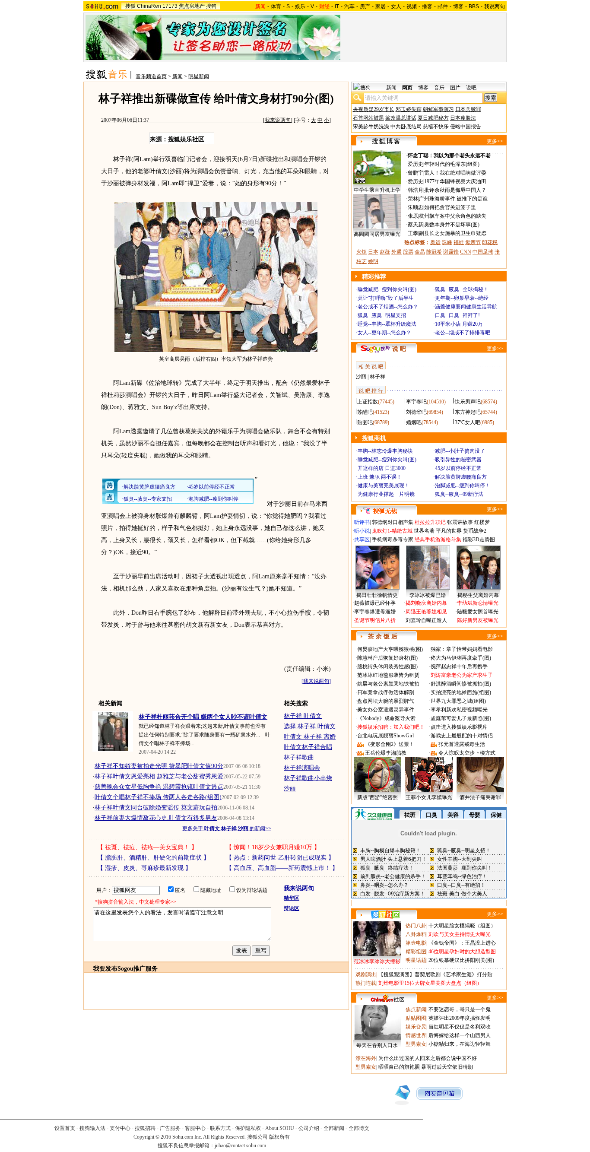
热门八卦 (416, 926)
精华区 (291, 898)
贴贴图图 (416, 1018)
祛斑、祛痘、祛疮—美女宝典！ (147, 847)
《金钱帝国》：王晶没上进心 (462, 943)
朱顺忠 (415, 207)
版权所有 (279, 1137)
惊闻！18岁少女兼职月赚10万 (273, 847)
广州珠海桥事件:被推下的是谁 (453, 199)
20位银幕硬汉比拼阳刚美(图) (461, 960)
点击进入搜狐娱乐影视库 (459, 727)
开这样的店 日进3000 (382, 468)
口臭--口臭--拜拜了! (457, 315)
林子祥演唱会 (302, 768)
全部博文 (359, 1128)
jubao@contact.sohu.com (240, 1145)
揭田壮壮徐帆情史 (377, 595)
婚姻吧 (414, 422)
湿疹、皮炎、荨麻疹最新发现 (144, 868)
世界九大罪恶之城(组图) (458, 701)
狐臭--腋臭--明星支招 (382, 315)
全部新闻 (334, 1128)
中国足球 (483, 252)
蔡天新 (415, 225)
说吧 (471, 88)
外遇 (396, 252)
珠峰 (447, 242)
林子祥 (377, 377)
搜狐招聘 (145, 1128)
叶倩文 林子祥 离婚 (310, 736)
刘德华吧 (416, 412)
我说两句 (494, 6)
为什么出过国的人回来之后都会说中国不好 (427, 1058)
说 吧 (399, 349)
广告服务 (170, 1128)
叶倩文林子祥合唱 (308, 747)
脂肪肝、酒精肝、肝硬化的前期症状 (153, 857)
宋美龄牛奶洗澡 (371, 127)
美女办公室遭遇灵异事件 (385, 710)
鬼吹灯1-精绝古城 (392, 531)
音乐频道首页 (151, 76)
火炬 (361, 252)
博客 (458, 6)
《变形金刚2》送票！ (389, 744)
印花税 (490, 242)
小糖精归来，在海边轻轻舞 (459, 1044)
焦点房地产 (192, 6)
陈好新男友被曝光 (477, 620)
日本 (373, 252)
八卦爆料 (416, 934)
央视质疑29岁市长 (373, 109)
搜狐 (130, 6)
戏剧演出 (365, 974)
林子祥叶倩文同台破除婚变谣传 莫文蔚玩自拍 (156, 807)
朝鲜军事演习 (438, 109)
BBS (474, 6)
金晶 (420, 252)
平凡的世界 (449, 531)
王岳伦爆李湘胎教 (385, 753)
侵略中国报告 (465, 127)
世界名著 (424, 531)
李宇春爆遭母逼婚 (375, 612)
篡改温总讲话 (400, 118)
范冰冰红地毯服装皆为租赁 (388, 675)
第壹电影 (416, 943)
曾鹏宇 (415, 173)
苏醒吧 (365, 412)
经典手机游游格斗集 (438, 539)
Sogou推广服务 (137, 968)
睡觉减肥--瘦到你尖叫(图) (387, 289)
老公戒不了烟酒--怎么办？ (388, 307)
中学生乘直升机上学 (377, 190)
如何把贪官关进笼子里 (450, 207)
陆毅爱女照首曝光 (477, 612)
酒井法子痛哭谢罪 (480, 797)
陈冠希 (434, 252)
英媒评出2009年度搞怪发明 (459, 1018)
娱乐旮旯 (416, 1027)
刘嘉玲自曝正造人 (426, 620)
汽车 (349, 6)
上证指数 (367, 402)
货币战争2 (474, 531)
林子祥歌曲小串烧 (308, 778)
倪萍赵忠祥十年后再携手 (459, 666)
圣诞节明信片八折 (375, 620)
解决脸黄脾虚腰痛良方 (461, 477)
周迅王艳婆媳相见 (426, 612)
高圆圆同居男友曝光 (377, 234)
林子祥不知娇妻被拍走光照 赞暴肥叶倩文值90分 (159, 766)
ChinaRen (149, 6)
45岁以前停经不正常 (458, 468)
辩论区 (291, 908)
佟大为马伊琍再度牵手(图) (461, 658)
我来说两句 (278, 120)
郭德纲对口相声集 (392, 522)
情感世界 (416, 1035)
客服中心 (195, 1128)
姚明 (373, 261)
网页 (407, 88)
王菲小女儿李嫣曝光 (429, 797)
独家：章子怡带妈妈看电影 (462, 649)
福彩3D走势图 (479, 539)
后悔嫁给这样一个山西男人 (459, 1035)
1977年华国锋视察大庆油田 (455, 181)
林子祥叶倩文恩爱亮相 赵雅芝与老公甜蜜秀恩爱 (159, 776)
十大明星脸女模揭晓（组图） (462, 926)
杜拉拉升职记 (430, 522)
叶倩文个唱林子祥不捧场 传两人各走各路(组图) (158, 797)
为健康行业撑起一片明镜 (386, 494)
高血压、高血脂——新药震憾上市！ (282, 868)
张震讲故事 (460, 522)
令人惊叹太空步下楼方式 (466, 753)
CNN (465, 252)
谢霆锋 (451, 252)
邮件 (443, 6)
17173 (170, 6)
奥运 (435, 242)
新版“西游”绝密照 (377, 797)
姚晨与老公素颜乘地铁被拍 (388, 684)
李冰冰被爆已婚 (427, 595)
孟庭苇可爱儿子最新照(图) (461, 718)
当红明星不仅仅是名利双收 (459, 1027)
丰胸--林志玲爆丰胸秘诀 (385, 451)
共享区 (362, 539)
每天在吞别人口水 (377, 1045)
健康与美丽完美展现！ (383, 485)
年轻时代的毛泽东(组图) (451, 164)
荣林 (413, 199)
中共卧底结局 (406, 127)
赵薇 (385, 252)
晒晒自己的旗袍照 (399, 1067)
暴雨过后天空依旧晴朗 (447, 1067)
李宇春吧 (416, 402)
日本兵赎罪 (468, 109)
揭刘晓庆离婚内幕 (426, 603)
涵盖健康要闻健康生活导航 (466, 307)
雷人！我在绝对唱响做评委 (455, 173)
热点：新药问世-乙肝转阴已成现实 (280, 857)
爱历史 (415, 164)
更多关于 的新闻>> (226, 828)
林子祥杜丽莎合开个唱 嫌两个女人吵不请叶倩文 (203, 717)
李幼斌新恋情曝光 (477, 603)
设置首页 (64, 1128)
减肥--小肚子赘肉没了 (460, 451)
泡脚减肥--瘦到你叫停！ (462, 485)
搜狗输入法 (92, 1128)
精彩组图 (416, 952)
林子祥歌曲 (299, 757)
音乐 (439, 88)
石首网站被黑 (368, 118)
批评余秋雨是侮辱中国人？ (455, 190)
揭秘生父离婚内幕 (478, 595)
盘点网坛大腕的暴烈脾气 (385, 701)
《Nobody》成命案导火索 (386, 718)
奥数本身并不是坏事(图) (451, 225)
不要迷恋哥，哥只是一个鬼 (459, 1009)
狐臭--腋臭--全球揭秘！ (461, 289)
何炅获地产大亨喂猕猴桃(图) (390, 649)
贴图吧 (365, 422)
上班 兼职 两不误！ (380, 477)
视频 (411, 6)
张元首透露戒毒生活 (461, 744)
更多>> (495, 141)
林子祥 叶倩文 (303, 716)
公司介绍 (308, 1128)
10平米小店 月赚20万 (459, 324)
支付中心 (120, 1128)
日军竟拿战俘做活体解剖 (385, 692)
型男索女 (416, 1044)
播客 (427, 6)
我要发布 (105, 968)
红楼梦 (482, 522)
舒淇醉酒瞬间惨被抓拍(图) (461, 684)
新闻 (177, 76)
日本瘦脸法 (463, 118)
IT (337, 6)
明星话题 (416, 960)
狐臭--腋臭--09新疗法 (459, 494)
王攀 (413, 233)
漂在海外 (365, 1058)
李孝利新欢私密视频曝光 (459, 710)
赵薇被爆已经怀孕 (375, 603)
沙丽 (290, 788)
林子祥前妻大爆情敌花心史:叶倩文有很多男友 (156, 818)
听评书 (362, 522)
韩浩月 (415, 190)
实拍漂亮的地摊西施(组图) (461, 692)
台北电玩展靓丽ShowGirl (385, 736)
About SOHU (279, 1128)
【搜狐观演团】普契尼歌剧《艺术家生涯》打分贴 (435, 974)
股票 (408, 252)
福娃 (459, 242)
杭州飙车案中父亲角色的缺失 (452, 216)
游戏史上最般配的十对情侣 (462, 736)
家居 (380, 6)
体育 (276, 6)
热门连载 (365, 983)
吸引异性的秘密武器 (458, 460)
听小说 (362, 531)
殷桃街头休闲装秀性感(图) (387, 666)
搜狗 (211, 6)
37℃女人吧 (467, 422)
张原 (413, 216)
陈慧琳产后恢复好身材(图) (387, 658)
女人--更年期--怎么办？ (384, 333)
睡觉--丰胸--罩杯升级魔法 (387, 324)
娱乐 (300, 6)
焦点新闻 (416, 1009)
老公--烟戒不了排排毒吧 (462, 333)
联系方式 (220, 1128)
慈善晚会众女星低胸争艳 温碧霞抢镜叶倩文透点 (159, 787)
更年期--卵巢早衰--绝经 (461, 298)
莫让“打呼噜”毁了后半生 (386, 298)
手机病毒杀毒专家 (392, 539)
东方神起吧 (468, 412)
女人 (396, 6)
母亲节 (473, 242)
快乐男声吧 (468, 402)
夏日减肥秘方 (433, 118)
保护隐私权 (248, 1128)
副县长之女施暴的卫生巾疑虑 (452, 233)
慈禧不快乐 (436, 127)
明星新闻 (198, 76)
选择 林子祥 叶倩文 (310, 726)
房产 (365, 6)
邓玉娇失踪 (409, 109)
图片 (455, 88)
